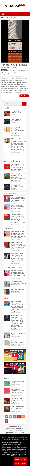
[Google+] (14, 416)
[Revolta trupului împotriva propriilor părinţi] (15, 41)
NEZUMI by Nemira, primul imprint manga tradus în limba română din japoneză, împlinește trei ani (18, 274)
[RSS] (23, 416)
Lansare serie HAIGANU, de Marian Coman (17, 113)
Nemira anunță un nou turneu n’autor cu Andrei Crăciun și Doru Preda (18, 198)
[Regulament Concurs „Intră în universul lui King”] (7, 403)
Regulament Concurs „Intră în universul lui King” (17, 400)
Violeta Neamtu (13, 70)
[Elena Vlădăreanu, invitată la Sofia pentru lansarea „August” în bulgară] (7, 209)
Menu (15, 14)
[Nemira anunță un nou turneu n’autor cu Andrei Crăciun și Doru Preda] (7, 201)
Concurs (7, 378)
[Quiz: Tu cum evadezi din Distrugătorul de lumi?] (7, 411)
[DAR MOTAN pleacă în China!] (7, 337)
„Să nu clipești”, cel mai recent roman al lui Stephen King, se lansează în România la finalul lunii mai (18, 177)
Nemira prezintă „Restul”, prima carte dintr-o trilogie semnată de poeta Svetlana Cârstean (17, 130)
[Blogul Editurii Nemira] (15, 9)
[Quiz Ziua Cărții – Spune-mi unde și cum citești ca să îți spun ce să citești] (7, 393)
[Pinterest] (6, 421)
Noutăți (6, 108)
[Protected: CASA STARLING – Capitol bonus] (7, 124)
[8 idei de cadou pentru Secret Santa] (7, 294)
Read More (24, 96)
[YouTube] (19, 416)
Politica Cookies (20, 463)
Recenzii (4, 70)
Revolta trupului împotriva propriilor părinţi (14, 66)
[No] (28, 450)
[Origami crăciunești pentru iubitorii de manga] (7, 286)
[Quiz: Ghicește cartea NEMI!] (7, 386)
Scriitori (6, 298)
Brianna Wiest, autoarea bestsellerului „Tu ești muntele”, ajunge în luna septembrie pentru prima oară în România (18, 234)
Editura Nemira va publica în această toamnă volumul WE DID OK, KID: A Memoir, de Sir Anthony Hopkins (18, 246)
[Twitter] (10, 416)
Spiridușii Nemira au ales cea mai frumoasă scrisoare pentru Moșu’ (17, 342)
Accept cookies (20, 459)
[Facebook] (6, 416)
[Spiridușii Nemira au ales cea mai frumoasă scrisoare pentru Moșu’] (7, 345)
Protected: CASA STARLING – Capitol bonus (17, 121)
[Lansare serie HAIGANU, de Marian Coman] (7, 116)
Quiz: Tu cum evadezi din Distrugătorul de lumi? (17, 408)
